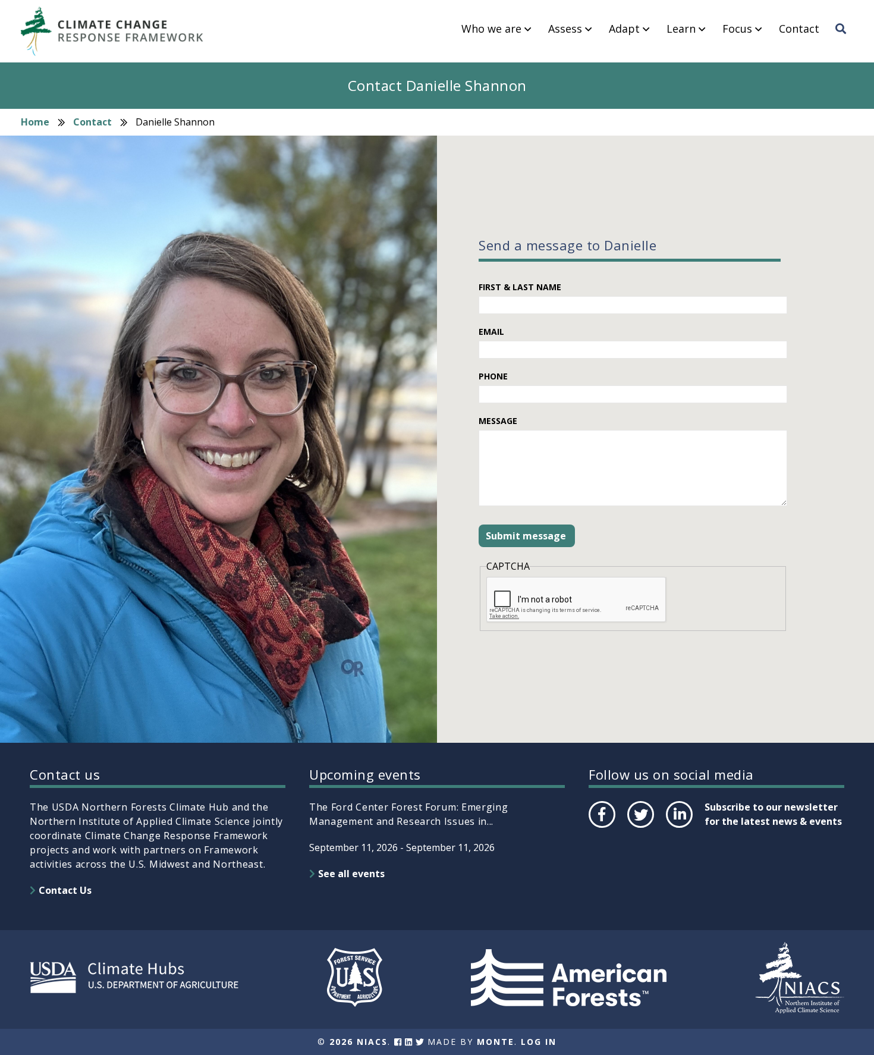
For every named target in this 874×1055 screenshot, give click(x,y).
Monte (495, 1041)
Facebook (601, 827)
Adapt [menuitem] (624, 29)
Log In (539, 1041)
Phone (493, 376)
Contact (92, 121)
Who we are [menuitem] (491, 29)
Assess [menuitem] (565, 29)
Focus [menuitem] (737, 29)
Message (498, 420)
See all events (351, 873)
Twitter (640, 827)
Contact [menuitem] (799, 29)
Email (491, 331)
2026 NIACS (358, 1041)
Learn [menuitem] (681, 29)
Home (35, 121)
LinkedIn (678, 827)
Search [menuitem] (844, 39)
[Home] (118, 31)
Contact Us (65, 890)
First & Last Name (520, 287)
